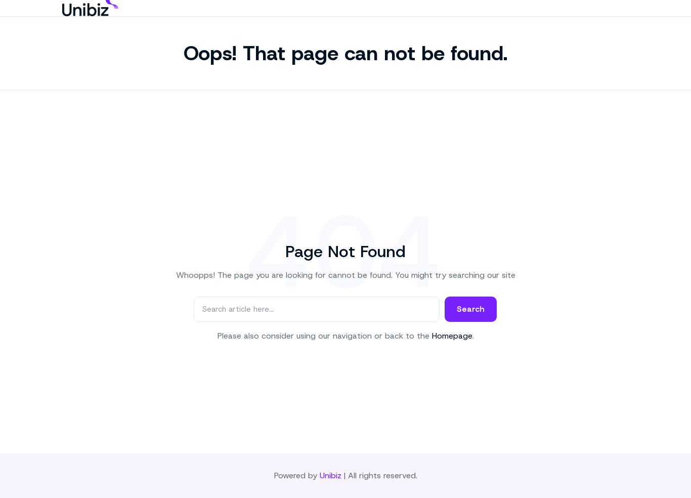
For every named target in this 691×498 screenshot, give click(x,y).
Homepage (452, 335)
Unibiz (330, 475)
